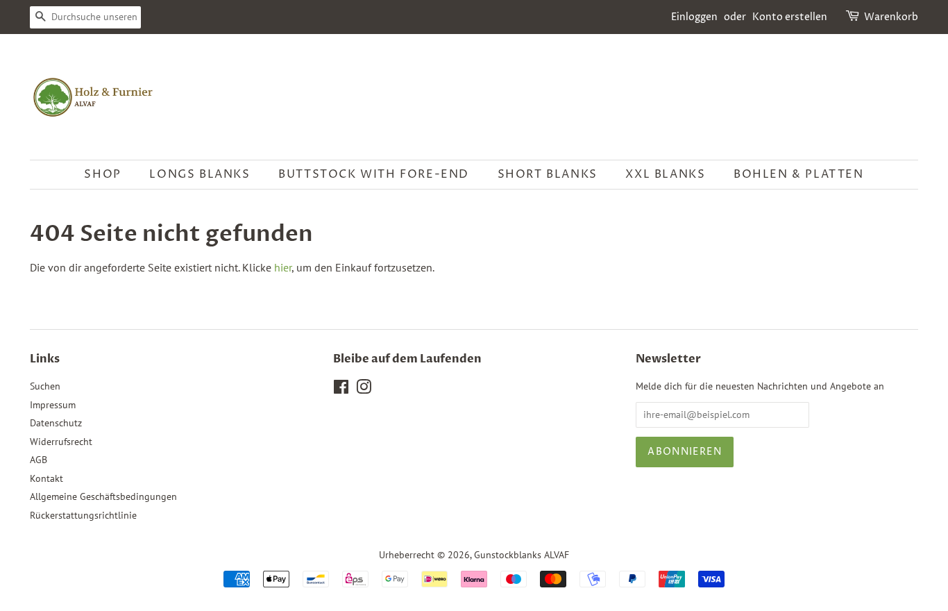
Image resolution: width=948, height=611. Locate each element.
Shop (102, 174)
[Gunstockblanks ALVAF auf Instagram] (363, 389)
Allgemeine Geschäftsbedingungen (103, 496)
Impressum (53, 405)
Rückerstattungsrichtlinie (83, 515)
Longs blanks (199, 174)
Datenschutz (56, 423)
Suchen (45, 386)
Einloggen (694, 17)
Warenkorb (891, 17)
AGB (38, 459)
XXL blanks (665, 174)
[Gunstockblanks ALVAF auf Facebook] (341, 389)
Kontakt (46, 478)
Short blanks (548, 174)
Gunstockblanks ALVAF (521, 555)
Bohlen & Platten (799, 174)
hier (282, 267)
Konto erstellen (789, 17)
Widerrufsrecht (61, 441)
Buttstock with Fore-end (373, 174)
